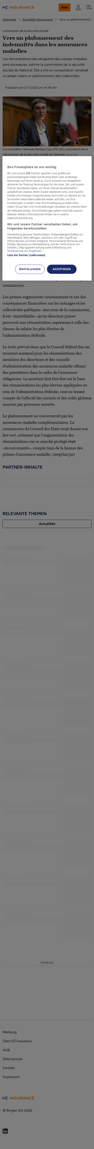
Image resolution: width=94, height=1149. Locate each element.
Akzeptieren (62, 269)
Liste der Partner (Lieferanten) (26, 255)
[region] (47, 218)
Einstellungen (29, 269)
